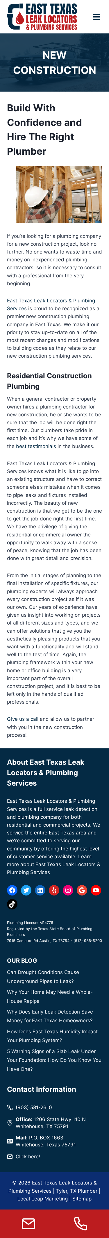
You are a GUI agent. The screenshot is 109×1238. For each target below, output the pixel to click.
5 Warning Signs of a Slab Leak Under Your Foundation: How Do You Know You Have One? (54, 1060)
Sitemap (82, 1199)
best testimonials (36, 446)
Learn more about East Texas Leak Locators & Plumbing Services (53, 864)
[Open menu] (96, 17)
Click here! (28, 1156)
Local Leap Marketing (42, 1199)
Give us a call (22, 719)
